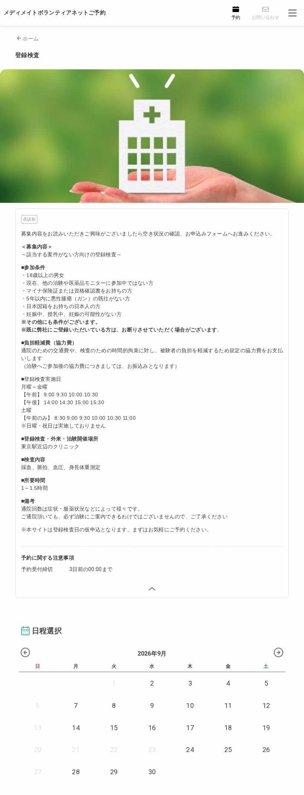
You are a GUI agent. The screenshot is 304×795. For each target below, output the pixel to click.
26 (266, 749)
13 (38, 728)
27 (38, 772)
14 (76, 728)
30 (152, 772)
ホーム (31, 39)
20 (38, 749)
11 (228, 705)
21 (76, 749)
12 (266, 705)
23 (152, 749)
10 (190, 705)
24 (190, 749)
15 (114, 728)
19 (266, 728)
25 (228, 749)
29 (114, 772)
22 (114, 749)
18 (228, 728)
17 (190, 728)
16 (152, 728)
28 (76, 772)
